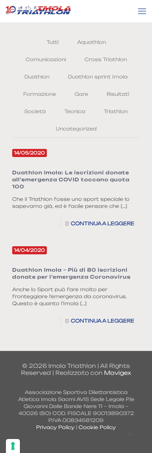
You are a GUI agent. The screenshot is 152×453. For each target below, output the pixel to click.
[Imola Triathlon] (38, 11)
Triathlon (116, 111)
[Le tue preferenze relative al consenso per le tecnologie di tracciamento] (13, 446)
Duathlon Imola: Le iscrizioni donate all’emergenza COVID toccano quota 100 (70, 179)
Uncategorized (76, 129)
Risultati (118, 94)
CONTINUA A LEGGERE (102, 223)
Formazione (39, 94)
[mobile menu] (142, 11)
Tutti (52, 42)
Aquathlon (91, 42)
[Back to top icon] (129, 434)
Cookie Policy (97, 427)
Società (35, 111)
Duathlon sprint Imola (98, 77)
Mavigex (117, 372)
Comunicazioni (45, 59)
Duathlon (36, 77)
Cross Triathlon (105, 59)
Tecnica (74, 111)
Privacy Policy (55, 427)
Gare (81, 94)
